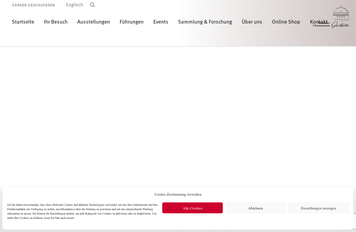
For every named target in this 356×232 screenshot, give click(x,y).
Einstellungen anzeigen (318, 208)
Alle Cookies (192, 208)
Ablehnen (255, 208)
